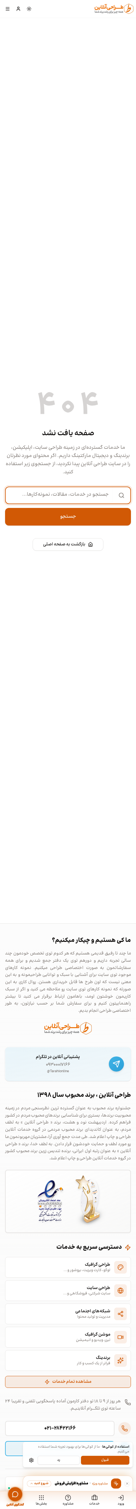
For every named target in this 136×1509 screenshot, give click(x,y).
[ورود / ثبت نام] (18, 9)
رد (58, 1460)
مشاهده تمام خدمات (71, 1381)
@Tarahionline (58, 1071)
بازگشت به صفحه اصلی (64, 544)
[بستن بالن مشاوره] (127, 1483)
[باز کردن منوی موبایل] (8, 9)
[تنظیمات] (31, 1460)
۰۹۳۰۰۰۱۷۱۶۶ (58, 1064)
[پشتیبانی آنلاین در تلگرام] (116, 1064)
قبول (105, 1460)
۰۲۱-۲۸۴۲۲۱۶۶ (60, 1428)
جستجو (68, 517)
